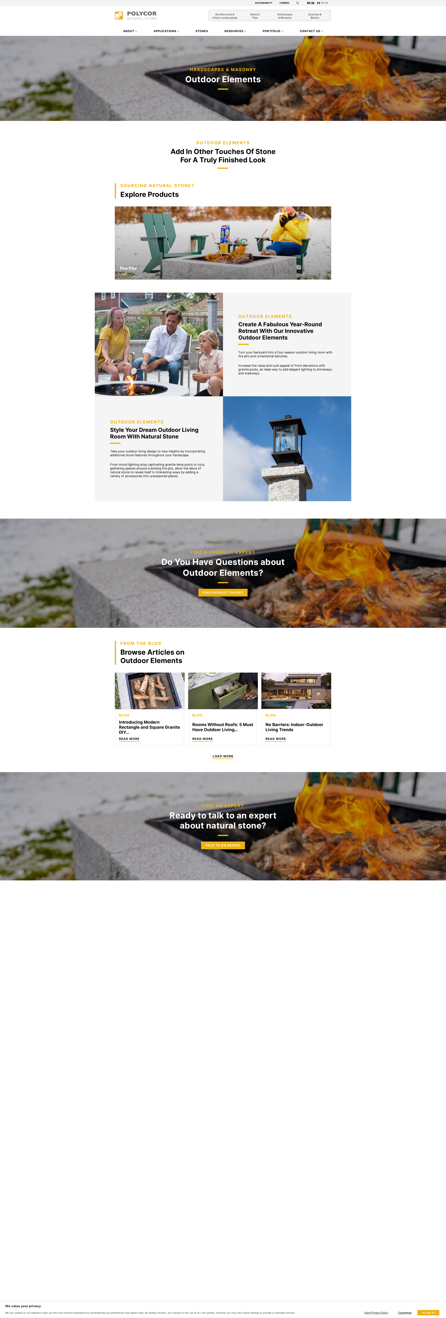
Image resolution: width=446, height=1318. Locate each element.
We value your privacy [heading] (23, 1306)
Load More (223, 756)
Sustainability (263, 3)
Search (299, 3)
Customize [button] (405, 1312)
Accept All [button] (428, 1312)
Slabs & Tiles (255, 16)
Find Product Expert (223, 592)
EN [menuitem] (313, 3)
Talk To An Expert (223, 845)
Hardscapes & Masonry (285, 16)
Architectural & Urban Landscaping (224, 16)
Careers (284, 3)
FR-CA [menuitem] (324, 3)
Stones (202, 31)
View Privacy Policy (376, 1312)
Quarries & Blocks (314, 16)
